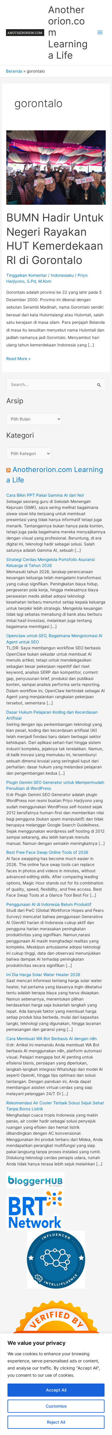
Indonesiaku (62, 275)
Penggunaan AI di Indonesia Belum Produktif (48, 904)
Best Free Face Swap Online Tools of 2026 (47, 852)
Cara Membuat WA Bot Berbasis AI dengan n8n (51, 1038)
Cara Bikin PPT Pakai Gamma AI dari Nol (45, 495)
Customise (56, 1406)
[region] (56, 1384)
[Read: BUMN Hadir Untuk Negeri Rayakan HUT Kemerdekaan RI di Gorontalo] (56, 167)
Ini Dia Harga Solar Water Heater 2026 (43, 974)
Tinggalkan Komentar (26, 275)
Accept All (56, 1389)
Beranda (14, 71)
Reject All (56, 1422)
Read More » (18, 359)
